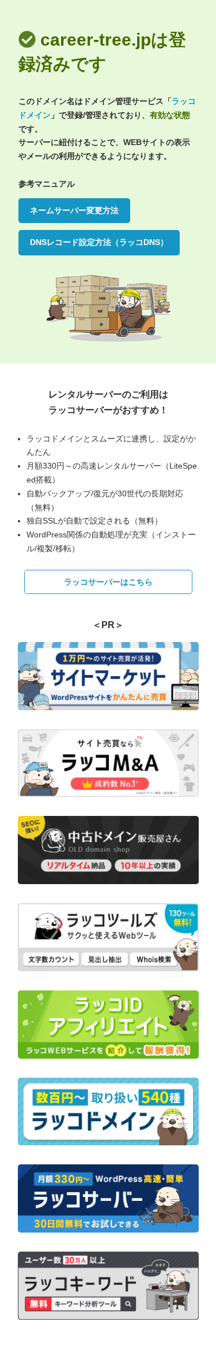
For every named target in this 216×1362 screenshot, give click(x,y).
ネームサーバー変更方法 (74, 210)
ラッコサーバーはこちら (108, 582)
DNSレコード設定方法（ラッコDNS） (99, 242)
